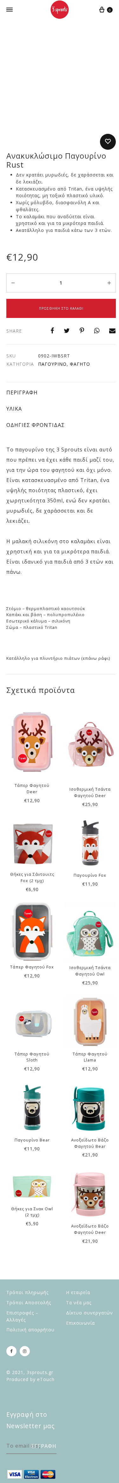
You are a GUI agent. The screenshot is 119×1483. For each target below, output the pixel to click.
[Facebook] (11, 1351)
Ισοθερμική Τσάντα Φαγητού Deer (90, 792)
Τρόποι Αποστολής (28, 1302)
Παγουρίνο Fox (90, 875)
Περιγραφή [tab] (22, 392)
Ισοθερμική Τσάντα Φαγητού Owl (90, 971)
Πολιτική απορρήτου (30, 1330)
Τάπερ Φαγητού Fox (32, 967)
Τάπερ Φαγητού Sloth (32, 1057)
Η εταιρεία (78, 1292)
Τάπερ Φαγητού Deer (32, 788)
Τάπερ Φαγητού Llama (90, 1057)
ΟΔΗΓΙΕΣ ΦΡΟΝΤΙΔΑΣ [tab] (35, 424)
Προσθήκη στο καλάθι (61, 308)
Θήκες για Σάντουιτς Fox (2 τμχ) (32, 877)
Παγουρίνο (52, 364)
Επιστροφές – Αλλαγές (22, 1316)
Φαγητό (80, 364)
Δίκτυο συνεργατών (89, 1313)
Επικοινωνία (80, 1323)
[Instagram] (25, 1351)
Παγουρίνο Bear (32, 1140)
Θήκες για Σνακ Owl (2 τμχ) (32, 1212)
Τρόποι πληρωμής (27, 1292)
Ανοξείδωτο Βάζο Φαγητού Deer (90, 1229)
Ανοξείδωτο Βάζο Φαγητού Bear (90, 1143)
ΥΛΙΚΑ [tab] (14, 408)
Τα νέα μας (78, 1302)
